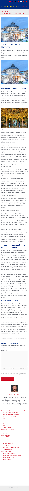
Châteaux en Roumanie (6, 451)
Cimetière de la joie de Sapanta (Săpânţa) (12, 416)
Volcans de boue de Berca (8, 443)
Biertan (4, 418)
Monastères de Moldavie (8, 420)
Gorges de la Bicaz (7, 436)
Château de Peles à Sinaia (8, 457)
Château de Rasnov (7, 459)
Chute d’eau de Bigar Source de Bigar (11, 447)
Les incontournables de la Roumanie (10, 412)
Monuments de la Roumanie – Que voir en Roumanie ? (13, 410)
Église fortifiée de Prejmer (8, 423)
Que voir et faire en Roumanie (7, 429)
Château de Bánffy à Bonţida (9, 453)
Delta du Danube (6, 441)
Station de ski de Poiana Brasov (9, 431)
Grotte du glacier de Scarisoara (9, 438)
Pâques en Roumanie (7, 433)
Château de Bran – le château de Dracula (12, 455)
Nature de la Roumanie (6, 435)
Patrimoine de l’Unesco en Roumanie (11, 414)
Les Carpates (5, 445)
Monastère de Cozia (7, 427)
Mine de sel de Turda (7, 449)
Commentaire (4, 350)
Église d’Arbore (6, 425)
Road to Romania (10, 6)
